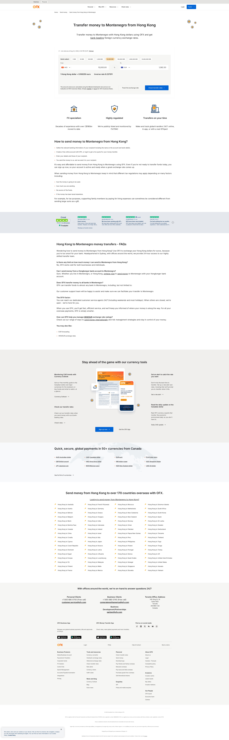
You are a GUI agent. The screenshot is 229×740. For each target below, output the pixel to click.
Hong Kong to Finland (65, 566)
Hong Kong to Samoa (125, 554)
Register (190, 7)
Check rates (125, 7)
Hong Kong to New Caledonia (128, 513)
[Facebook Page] (137, 626)
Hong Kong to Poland (125, 546)
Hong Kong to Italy (94, 537)
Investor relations (150, 684)
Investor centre (149, 676)
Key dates (148, 681)
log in (95, 89)
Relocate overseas (121, 666)
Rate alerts (90, 666)
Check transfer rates (93, 664)
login (86, 152)
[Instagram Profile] (156, 626)
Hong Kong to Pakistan (125, 529)
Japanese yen (62, 466)
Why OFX (101, 7)
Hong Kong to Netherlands (127, 509)
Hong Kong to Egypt (65, 554)
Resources (113, 7)
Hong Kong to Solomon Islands (158, 504)
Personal (44, 2)
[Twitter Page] (144, 626)
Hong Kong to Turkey (155, 550)
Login (85, 645)
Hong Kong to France (65, 570)
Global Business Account (64, 655)
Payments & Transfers (63, 658)
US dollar (151, 466)
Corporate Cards (62, 661)
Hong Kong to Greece (95, 513)
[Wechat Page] (148, 626)
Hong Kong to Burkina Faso (67, 525)
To (120, 63)
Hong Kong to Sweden (155, 525)
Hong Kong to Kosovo (95, 546)
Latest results (149, 678)
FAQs (109, 645)
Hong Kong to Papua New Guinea (129, 533)
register (89, 89)
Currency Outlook (92, 681)
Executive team (149, 696)
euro (120, 457)
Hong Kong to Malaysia (96, 562)
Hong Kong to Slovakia (125, 570)
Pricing (59, 678)
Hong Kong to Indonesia (96, 525)
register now (109, 274)
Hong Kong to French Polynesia (98, 504)
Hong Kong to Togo (154, 541)
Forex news (90, 687)
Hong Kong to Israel (94, 533)
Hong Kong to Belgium (65, 517)
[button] (74, 59)
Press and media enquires (123, 687)
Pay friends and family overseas (125, 664)
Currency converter (92, 655)
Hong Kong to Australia (65, 504)
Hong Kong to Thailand (156, 537)
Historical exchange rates (94, 661)
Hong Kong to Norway (125, 521)
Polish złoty (151, 457)
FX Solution (60, 664)
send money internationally (96, 320)
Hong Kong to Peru (124, 537)
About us (148, 655)
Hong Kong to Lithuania (96, 554)
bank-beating (97, 38)
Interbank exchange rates (94, 658)
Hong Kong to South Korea (157, 513)
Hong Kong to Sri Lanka (156, 521)
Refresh (91, 51)
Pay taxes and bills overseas (124, 669)
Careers (147, 699)
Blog (88, 684)
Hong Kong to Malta (94, 566)
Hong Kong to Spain (155, 517)
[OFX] (36, 7)
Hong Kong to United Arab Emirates (160, 558)
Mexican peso (94, 466)
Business (36, 2)
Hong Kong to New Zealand (127, 517)
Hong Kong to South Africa (157, 509)
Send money (63, 12)
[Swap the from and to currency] (114, 67)
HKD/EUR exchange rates (67, 336)
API (117, 684)
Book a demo (166, 645)
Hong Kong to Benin (64, 521)
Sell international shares (123, 675)
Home (56, 12)
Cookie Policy (12, 735)
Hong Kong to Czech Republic (68, 546)
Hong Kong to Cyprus (65, 541)
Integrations (60, 675)
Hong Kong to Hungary (95, 517)
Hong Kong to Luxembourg (97, 558)
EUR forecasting (64, 332)
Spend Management (63, 669)
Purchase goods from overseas (125, 672)
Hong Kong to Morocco (126, 504)
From (61, 63)
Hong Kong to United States (157, 562)
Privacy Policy (149, 666)
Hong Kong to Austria (65, 509)
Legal (146, 658)
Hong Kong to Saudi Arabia (127, 558)
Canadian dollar (93, 457)
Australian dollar (63, 457)
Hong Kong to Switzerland (157, 529)
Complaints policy (150, 664)
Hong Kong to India (94, 521)
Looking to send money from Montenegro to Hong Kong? (114, 499)
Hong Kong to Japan (95, 541)
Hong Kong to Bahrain (65, 513)
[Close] (61, 729)
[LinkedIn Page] (140, 626)
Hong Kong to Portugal (125, 550)
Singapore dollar (153, 461)
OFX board (148, 693)
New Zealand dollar (126, 466)
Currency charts (91, 669)
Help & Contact (136, 645)
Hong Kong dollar (93, 461)
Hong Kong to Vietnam (155, 570)
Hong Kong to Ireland (95, 529)
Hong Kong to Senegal (125, 562)
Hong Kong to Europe (65, 558)
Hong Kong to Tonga (155, 546)
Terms (145, 736)
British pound (62, 461)
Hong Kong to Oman (125, 525)
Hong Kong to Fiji (64, 562)
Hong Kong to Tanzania (156, 533)
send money (122, 274)
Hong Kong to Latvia (95, 550)
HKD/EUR (88, 317)
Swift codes (90, 672)
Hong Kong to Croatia (65, 537)
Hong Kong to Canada (65, 529)
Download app (120, 661)
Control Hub (60, 666)
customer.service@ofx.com (74, 602)
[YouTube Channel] (152, 626)
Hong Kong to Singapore (126, 566)
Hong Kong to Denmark (66, 550)
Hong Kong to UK (154, 554)
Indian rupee (121, 461)
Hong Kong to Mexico (95, 570)
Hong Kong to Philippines (126, 541)
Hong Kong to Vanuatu (155, 566)
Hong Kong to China (64, 533)
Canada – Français (150, 661)
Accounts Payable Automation (66, 672)
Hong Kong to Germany (96, 509)
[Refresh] (59, 51)
